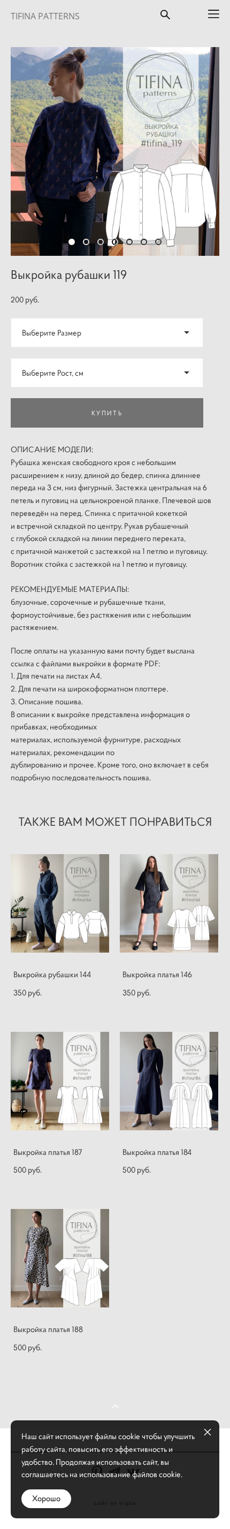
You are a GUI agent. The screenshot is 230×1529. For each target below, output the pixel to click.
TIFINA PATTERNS (45, 16)
